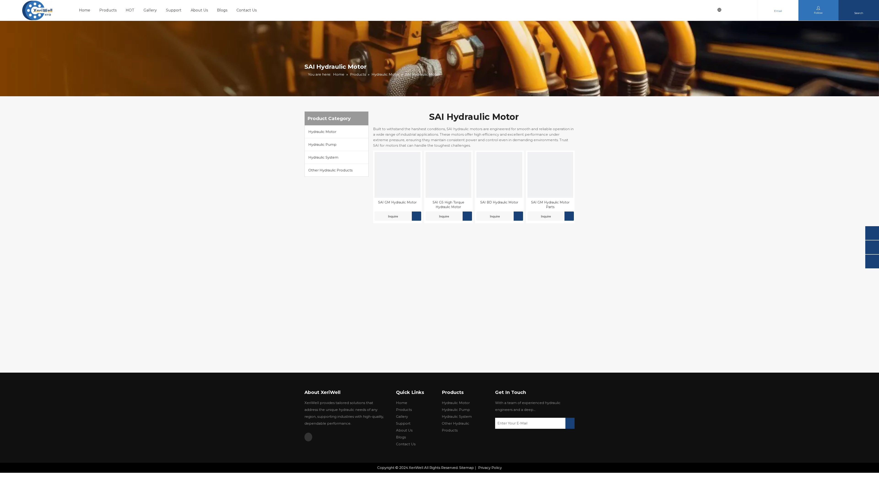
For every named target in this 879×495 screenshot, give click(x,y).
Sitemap (466, 467)
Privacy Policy (490, 467)
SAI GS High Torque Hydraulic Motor (448, 204)
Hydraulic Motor (322, 131)
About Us (199, 10)
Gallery (150, 10)
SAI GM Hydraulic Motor (397, 202)
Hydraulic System (323, 157)
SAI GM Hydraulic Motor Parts (550, 204)
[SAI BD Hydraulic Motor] (499, 175)
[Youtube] (308, 437)
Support (174, 10)
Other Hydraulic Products (330, 170)
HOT (130, 10)
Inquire (393, 216)
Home (84, 10)
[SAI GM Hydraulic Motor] (397, 175)
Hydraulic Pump (322, 144)
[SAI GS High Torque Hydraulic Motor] (449, 175)
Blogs (222, 10)
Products (108, 10)
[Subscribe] (570, 423)
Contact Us (246, 10)
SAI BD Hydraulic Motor (499, 202)
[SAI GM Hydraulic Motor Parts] (550, 175)
